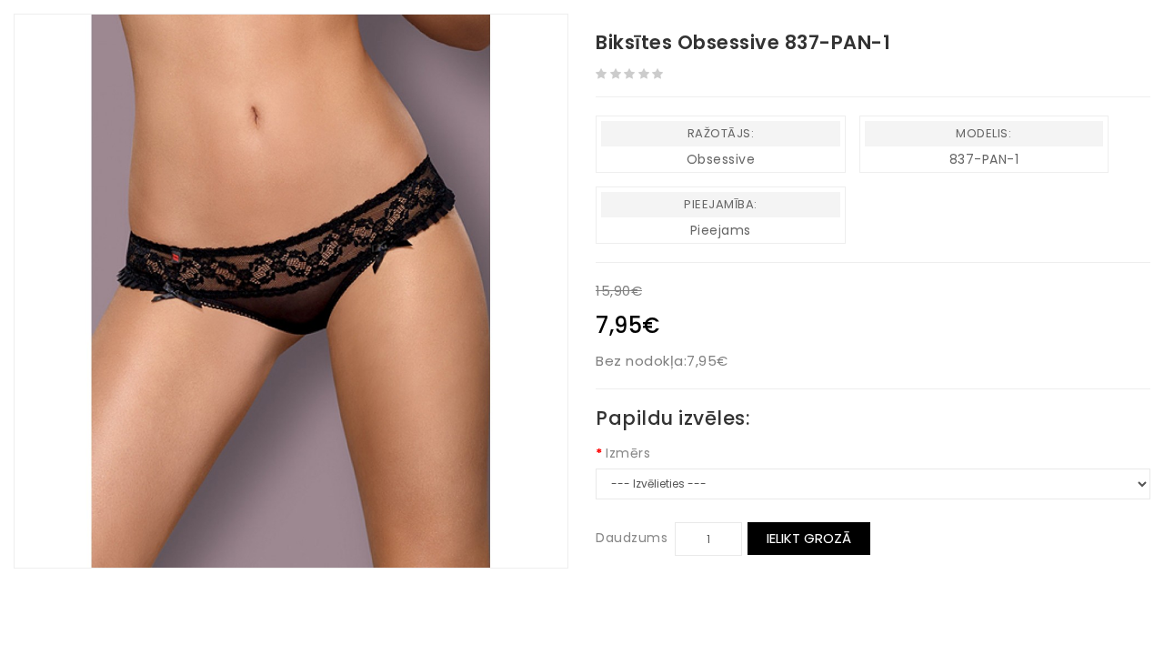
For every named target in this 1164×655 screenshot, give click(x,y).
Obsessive (721, 159)
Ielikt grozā (809, 538)
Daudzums (631, 537)
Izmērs (628, 453)
